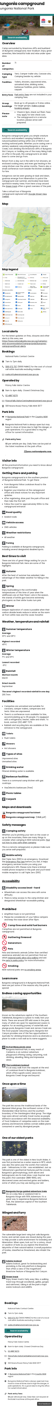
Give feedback (44, 1404)
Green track (11, 186)
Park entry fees (22, 94)
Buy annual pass (17, 1403)
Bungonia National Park (18, 416)
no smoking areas (32, 969)
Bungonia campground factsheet (23, 812)
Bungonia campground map (26, 817)
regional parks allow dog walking (23, 958)
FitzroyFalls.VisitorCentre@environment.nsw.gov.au (29, 400)
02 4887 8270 (11, 395)
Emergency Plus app (15, 861)
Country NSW (41, 416)
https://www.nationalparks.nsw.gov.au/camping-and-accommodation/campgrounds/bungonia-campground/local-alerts (24, 344)
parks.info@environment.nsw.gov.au (22, 374)
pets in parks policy (15, 960)
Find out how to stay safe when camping (26, 841)
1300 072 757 (11, 366)
